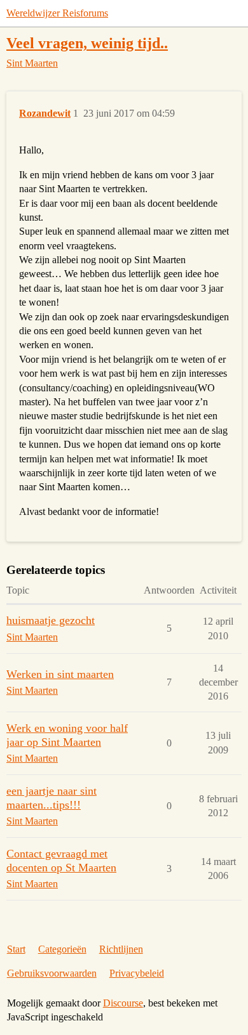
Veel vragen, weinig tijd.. (87, 42)
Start (16, 949)
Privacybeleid (136, 973)
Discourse (123, 1003)
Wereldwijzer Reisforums (57, 13)
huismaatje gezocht (50, 620)
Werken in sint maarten (60, 674)
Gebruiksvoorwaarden (52, 973)
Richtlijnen (121, 949)
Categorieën (62, 949)
